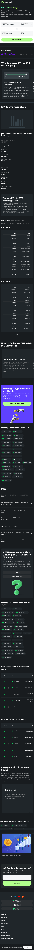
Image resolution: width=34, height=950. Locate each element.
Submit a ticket (17, 576)
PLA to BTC (17, 456)
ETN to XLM (19, 619)
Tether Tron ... (17, 700)
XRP (15, 707)
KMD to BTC (18, 435)
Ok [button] (27, 947)
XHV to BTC (17, 431)
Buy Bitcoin (5, 825)
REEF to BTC (6, 473)
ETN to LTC (17, 633)
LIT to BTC (6, 449)
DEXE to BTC (16, 449)
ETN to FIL (20, 622)
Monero (16, 756)
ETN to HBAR (6, 636)
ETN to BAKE (18, 629)
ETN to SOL (6, 633)
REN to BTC (27, 463)
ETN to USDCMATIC (20, 626)
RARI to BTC (6, 480)
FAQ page (17, 572)
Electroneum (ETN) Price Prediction (11, 855)
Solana (16, 743)
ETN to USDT (20, 653)
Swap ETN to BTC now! (17, 403)
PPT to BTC (6, 452)
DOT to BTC (6, 438)
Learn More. (19, 947)
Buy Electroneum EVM (19, 825)
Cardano (16, 731)
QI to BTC (16, 463)
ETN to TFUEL (7, 647)
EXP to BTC (6, 476)
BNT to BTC (6, 442)
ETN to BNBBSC (7, 653)
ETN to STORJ (17, 640)
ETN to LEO (6, 640)
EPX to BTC (6, 445)
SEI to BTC (6, 459)
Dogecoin (16, 694)
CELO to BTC (6, 435)
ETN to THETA (7, 626)
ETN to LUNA (18, 647)
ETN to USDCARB (8, 622)
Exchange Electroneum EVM (24, 829)
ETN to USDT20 (7, 650)
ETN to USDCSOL (22, 612)
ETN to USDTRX (7, 619)
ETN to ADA (6, 609)
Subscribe (17, 883)
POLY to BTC (17, 459)
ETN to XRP (17, 609)
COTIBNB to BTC (7, 469)
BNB (15, 750)
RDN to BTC (6, 456)
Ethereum (17, 681)
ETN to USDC (17, 643)
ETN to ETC (27, 633)
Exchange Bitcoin (6, 829)
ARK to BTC (20, 469)
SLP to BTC (6, 466)
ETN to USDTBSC (8, 612)
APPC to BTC (17, 476)
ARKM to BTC (18, 438)
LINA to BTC (18, 473)
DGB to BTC (17, 442)
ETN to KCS (6, 643)
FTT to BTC (6, 463)
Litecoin (16, 687)
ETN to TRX (18, 636)
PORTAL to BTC (18, 445)
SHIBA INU (17, 737)
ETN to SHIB (6, 657)
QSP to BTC (17, 452)
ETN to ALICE (6, 629)
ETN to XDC (6, 616)
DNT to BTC (6, 431)
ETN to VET (17, 616)
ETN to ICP (19, 650)
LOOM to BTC (17, 466)
